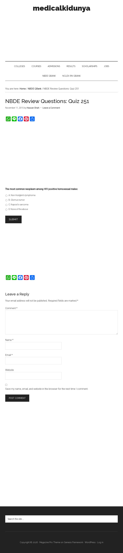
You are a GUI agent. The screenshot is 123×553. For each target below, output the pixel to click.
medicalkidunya (61, 8)
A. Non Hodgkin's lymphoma (22, 195)
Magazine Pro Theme (49, 542)
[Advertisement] (61, 36)
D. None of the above (18, 209)
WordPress (90, 542)
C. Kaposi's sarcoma (18, 204)
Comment (11, 308)
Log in (100, 542)
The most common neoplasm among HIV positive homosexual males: (41, 189)
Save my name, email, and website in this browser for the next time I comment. (46, 388)
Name (9, 340)
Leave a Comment (51, 108)
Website (9, 370)
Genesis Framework (73, 542)
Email (9, 355)
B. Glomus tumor (17, 200)
